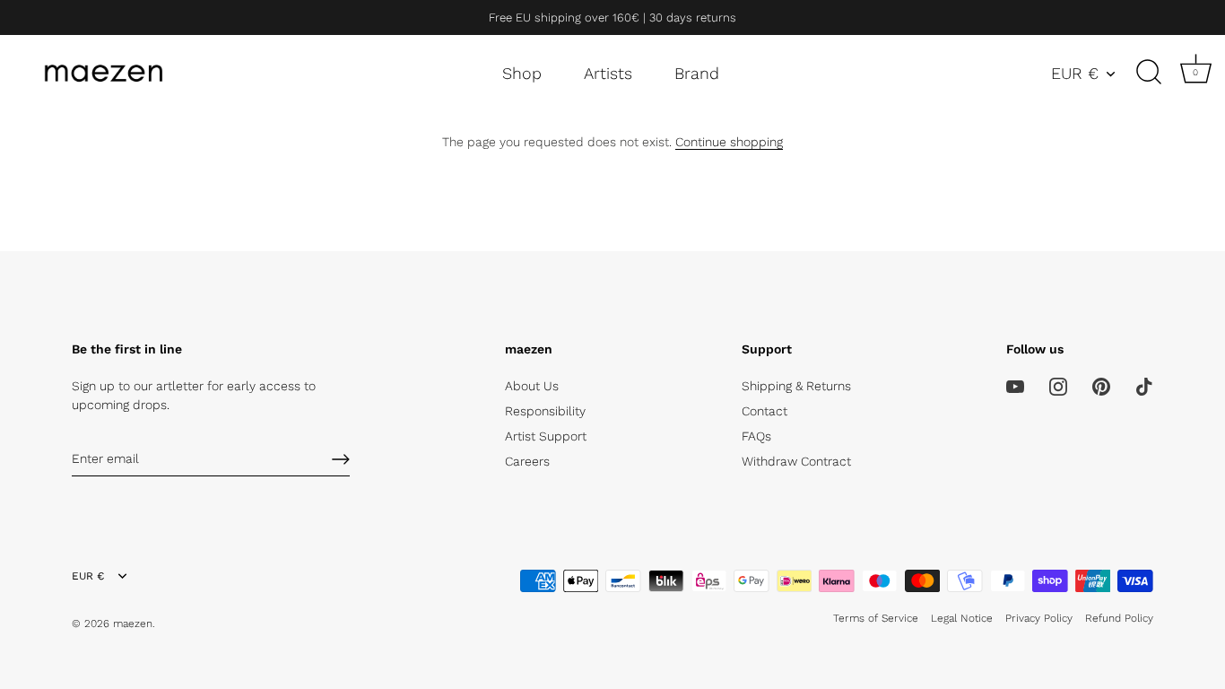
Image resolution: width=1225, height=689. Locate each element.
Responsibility (545, 411)
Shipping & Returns (796, 386)
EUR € (1075, 73)
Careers (527, 461)
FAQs (756, 436)
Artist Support (545, 436)
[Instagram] (1058, 386)
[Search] (1149, 72)
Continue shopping (729, 142)
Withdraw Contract (796, 461)
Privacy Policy (1039, 618)
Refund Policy (1119, 618)
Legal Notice (962, 618)
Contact (764, 411)
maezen (132, 623)
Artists (608, 73)
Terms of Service (875, 618)
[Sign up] (341, 459)
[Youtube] (1015, 386)
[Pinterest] (1101, 386)
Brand (696, 73)
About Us (532, 386)
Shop (522, 73)
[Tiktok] (1144, 386)
